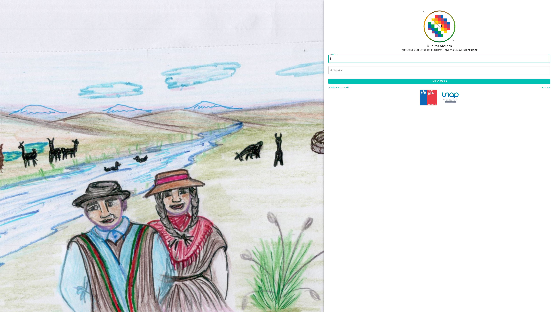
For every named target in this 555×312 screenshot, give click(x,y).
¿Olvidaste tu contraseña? (339, 87)
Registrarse (545, 87)
